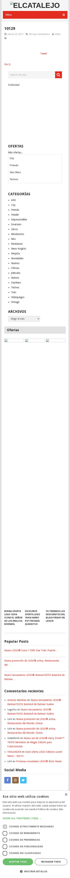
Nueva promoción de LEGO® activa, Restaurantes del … (31, 662)
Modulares (17, 243)
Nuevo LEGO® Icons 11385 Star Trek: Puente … (31, 650)
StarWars (16, 282)
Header (15, 214)
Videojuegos (17, 297)
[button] (35, 818)
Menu (9, 14)
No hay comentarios (39, 34)
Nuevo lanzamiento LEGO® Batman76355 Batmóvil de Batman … (34, 677)
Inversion (16, 224)
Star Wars (15, 172)
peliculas (15, 272)
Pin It (7, 64)
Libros (14, 229)
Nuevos (15, 263)
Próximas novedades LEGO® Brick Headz (39, 761)
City (12, 158)
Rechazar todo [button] (51, 861)
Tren (13, 292)
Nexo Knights (18, 248)
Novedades (17, 258)
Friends (14, 165)
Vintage (15, 302)
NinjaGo (15, 253)
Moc (13, 238)
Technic (14, 179)
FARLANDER (14, 751)
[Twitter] (23, 780)
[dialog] (35, 834)
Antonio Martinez (17, 700)
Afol (13, 200)
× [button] (66, 794)
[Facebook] (7, 780)
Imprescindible (19, 219)
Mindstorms (17, 234)
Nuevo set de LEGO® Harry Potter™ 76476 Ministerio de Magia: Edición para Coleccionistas (35, 742)
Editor (58, 34)
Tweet (43, 53)
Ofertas (15, 268)
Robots (15, 277)
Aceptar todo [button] (18, 861)
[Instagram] (15, 780)
